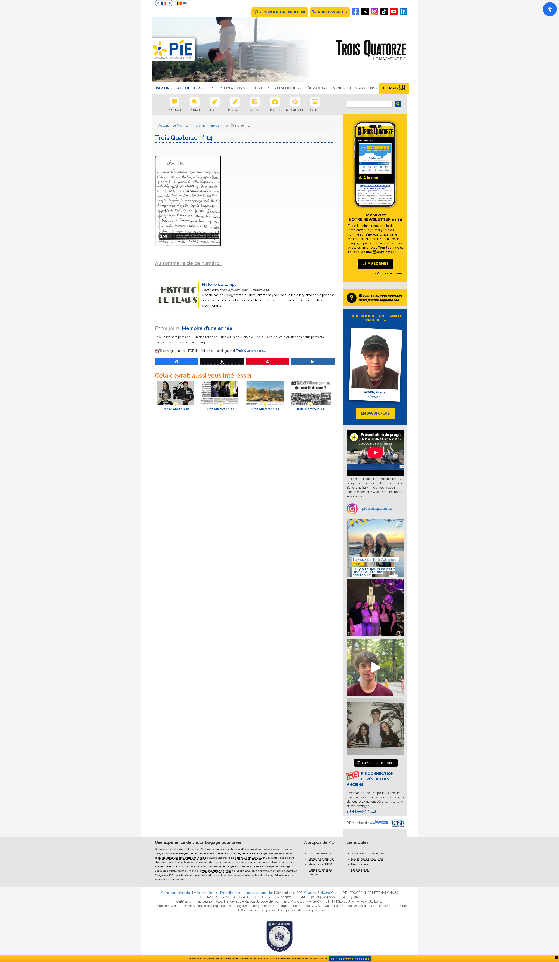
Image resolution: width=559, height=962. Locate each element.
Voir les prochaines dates (350, 958)
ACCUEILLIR (188, 88)
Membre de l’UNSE (320, 864)
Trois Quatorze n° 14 (251, 351)
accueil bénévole (166, 866)
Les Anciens (363, 88)
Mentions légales (206, 892)
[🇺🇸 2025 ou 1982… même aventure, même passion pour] (375, 667)
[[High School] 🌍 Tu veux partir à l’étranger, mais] (375, 548)
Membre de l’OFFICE (321, 858)
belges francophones (193, 853)
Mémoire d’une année (207, 328)
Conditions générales (176, 892)
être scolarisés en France (217, 870)
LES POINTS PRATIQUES (276, 88)
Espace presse (360, 869)
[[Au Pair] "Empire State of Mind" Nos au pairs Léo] (375, 608)
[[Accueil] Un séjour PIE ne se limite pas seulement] (375, 727)
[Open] (550, 9)
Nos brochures (360, 864)
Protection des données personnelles (246, 892)
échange (228, 866)
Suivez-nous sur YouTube (367, 858)
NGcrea (326, 892)
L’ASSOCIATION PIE (324, 88)
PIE (202, 849)
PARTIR (163, 88)
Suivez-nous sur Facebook (367, 853)
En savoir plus (362, 812)
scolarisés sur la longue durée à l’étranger (241, 853)
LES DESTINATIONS (226, 88)
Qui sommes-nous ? (321, 853)
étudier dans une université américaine (181, 857)
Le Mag (390, 88)
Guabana (310, 892)
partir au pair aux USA (248, 857)
